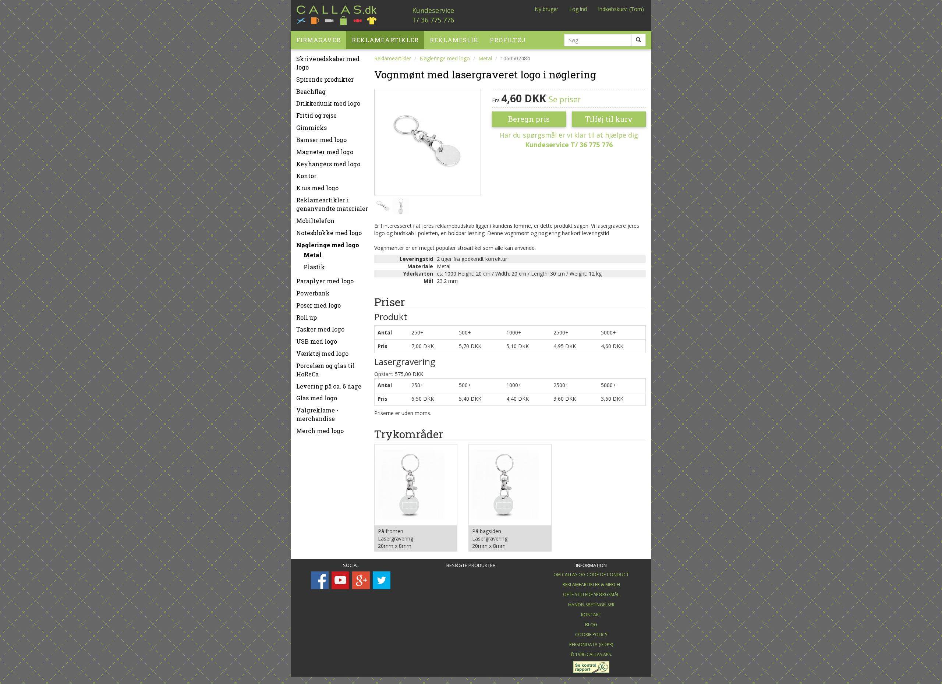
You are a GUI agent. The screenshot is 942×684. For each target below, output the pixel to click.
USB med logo (316, 341)
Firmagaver (318, 40)
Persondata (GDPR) (591, 644)
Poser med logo (318, 305)
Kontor (306, 176)
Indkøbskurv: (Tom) (621, 9)
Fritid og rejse (316, 115)
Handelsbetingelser (591, 605)
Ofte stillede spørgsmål (591, 594)
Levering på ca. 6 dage (328, 386)
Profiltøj (508, 40)
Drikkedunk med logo (328, 103)
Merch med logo (320, 431)
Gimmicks (311, 127)
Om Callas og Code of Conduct (591, 574)
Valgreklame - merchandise (317, 414)
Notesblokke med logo (329, 233)
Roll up (306, 317)
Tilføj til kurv (609, 119)
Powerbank (313, 293)
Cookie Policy (591, 634)
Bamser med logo (321, 139)
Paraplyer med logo (325, 281)
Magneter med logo (324, 152)
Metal (313, 255)
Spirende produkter (325, 79)
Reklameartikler (385, 40)
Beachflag (311, 91)
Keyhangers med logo (328, 164)
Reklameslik (454, 40)
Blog (591, 624)
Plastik (314, 267)
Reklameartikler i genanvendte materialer (332, 204)
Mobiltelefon (315, 220)
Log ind (578, 9)
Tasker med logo (320, 329)
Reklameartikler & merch (591, 584)
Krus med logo (317, 188)
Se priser (565, 99)
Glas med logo (316, 398)
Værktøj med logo (322, 353)
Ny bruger (546, 9)
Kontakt (591, 615)
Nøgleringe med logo (327, 245)
